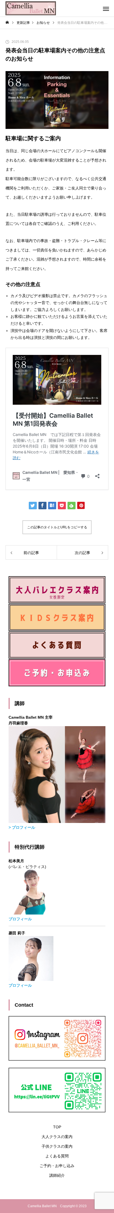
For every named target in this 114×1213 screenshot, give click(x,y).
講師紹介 (57, 1175)
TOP (57, 1127)
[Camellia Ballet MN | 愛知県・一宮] (31, 8)
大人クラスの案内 (57, 1136)
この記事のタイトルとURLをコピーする (57, 527)
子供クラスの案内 (57, 1146)
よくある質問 (57, 1156)
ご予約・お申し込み (57, 1165)
